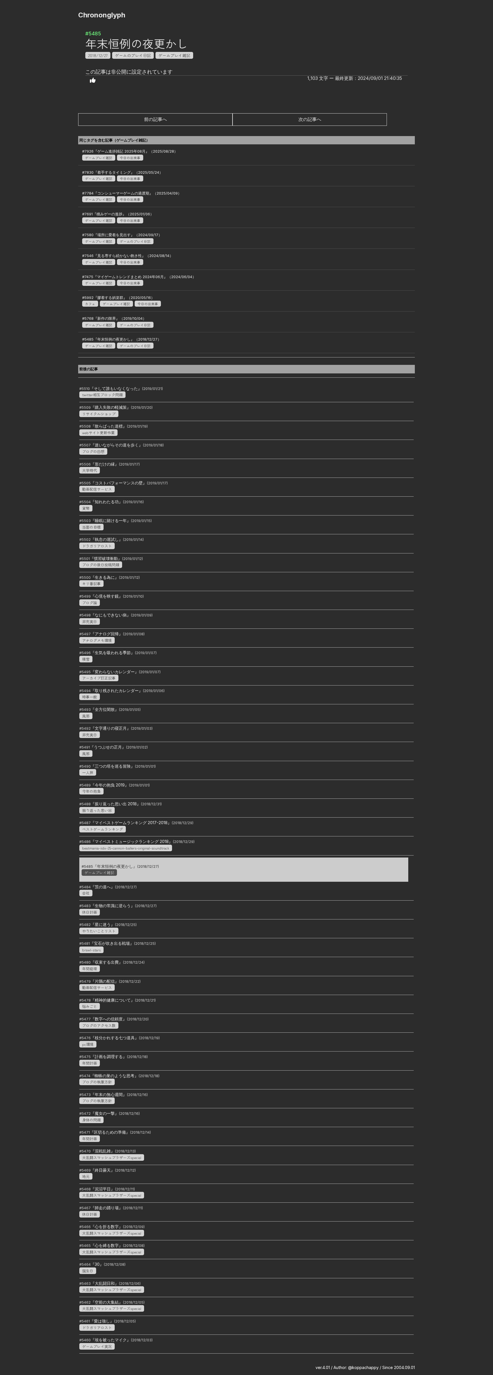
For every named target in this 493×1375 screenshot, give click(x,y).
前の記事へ (155, 119)
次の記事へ (309, 119)
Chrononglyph (101, 15)
